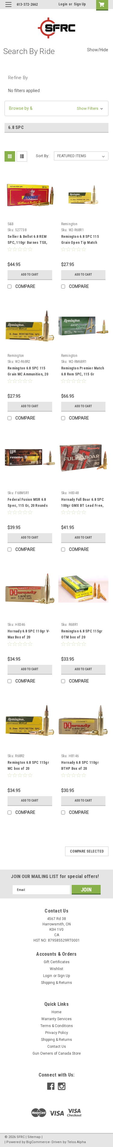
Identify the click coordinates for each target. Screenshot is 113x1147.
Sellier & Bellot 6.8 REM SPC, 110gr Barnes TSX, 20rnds (27, 242)
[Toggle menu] (8, 8)
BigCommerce (38, 1142)
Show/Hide (97, 49)
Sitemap (34, 1137)
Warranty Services (56, 1019)
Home (56, 1012)
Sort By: (42, 156)
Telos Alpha (76, 1142)
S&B (11, 224)
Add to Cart (29, 274)
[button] (56, 108)
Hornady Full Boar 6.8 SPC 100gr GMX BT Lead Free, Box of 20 (82, 505)
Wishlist (56, 969)
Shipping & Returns (56, 983)
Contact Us (56, 1046)
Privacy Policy (56, 1033)
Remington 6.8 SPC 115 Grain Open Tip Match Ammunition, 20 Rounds (80, 242)
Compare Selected (87, 851)
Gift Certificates (57, 962)
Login (62, 4)
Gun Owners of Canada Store (57, 1053)
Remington (69, 224)
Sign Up (80, 4)
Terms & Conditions (56, 1026)
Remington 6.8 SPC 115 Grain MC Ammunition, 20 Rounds (28, 374)
